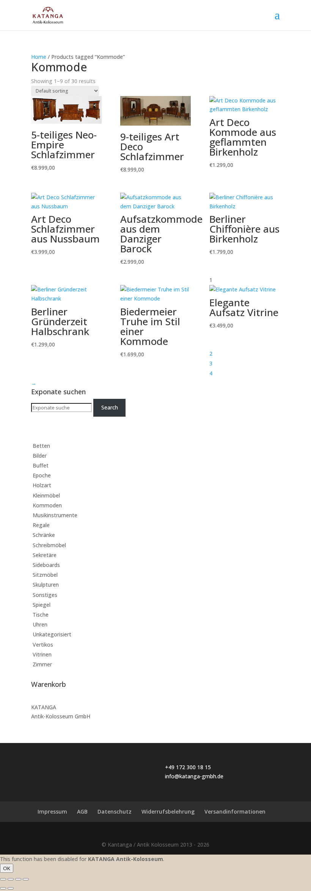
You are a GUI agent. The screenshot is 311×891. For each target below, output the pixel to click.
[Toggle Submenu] (266, 446)
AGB (82, 811)
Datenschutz (114, 811)
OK (6, 868)
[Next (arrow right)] (11, 888)
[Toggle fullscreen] (18, 879)
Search (109, 407)
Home (38, 56)
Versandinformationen (234, 811)
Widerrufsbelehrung (168, 811)
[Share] (11, 879)
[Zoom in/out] (26, 879)
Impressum (52, 811)
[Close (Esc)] (3, 879)
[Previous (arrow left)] (3, 888)
